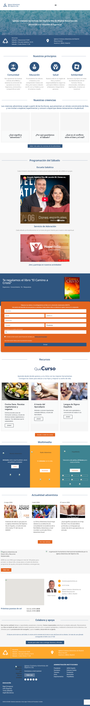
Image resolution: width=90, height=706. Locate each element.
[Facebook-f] (25, 679)
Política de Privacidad (41, 337)
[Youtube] (62, 598)
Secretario (57, 670)
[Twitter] (28, 679)
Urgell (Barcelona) (8, 693)
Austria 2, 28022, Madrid (62, 43)
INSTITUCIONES (72, 665)
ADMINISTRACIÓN (60, 665)
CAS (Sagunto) (7, 688)
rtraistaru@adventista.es (69, 581)
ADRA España (71, 668)
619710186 (65, 585)
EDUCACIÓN (7, 683)
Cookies (41, 701)
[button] (55, 5)
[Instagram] (66, 598)
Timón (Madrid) (7, 690)
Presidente (57, 668)
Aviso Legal (24, 701)
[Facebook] (59, 598)
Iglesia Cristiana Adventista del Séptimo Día (36, 666)
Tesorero (56, 672)
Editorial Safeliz (71, 670)
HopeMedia (70, 676)
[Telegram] (33, 679)
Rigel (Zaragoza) (8, 686)
